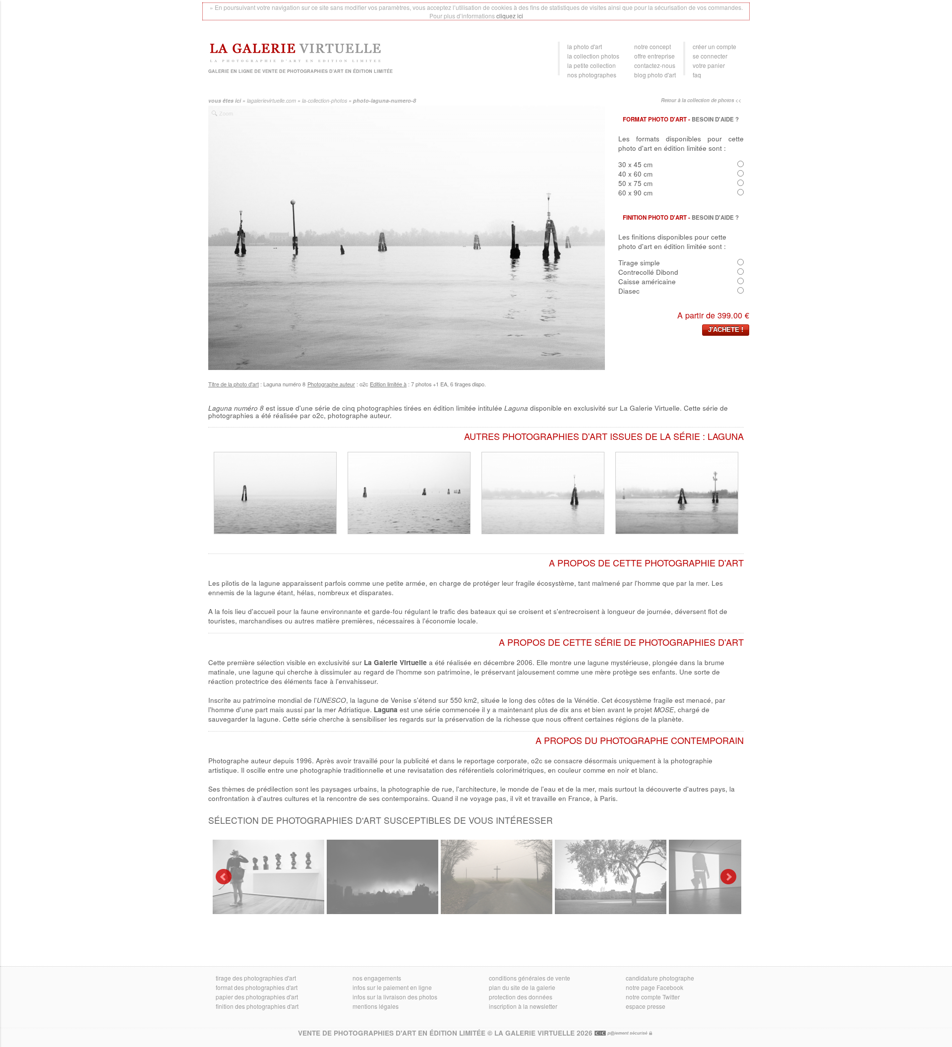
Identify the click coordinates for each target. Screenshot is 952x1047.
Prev (224, 877)
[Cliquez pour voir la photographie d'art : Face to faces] (266, 877)
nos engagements (377, 978)
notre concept (652, 46)
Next (728, 877)
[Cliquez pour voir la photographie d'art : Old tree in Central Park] (608, 877)
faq (697, 74)
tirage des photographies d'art (256, 978)
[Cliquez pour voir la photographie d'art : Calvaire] (494, 877)
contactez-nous (654, 65)
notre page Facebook (654, 987)
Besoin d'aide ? (715, 119)
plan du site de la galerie (522, 987)
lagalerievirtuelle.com (271, 100)
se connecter (710, 56)
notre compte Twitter (653, 996)
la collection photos (593, 56)
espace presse (645, 1006)
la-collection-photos (324, 100)
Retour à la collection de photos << (701, 100)
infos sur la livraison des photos (395, 996)
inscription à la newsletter (523, 1006)
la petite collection (591, 65)
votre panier (709, 65)
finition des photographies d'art (257, 1006)
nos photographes (591, 74)
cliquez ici (509, 15)
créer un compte (714, 46)
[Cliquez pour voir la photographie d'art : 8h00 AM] (380, 877)
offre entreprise (654, 56)
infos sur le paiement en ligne (392, 987)
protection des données (520, 996)
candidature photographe (660, 978)
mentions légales (376, 1006)
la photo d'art (584, 46)
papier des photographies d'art (257, 996)
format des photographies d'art (257, 987)
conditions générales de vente (529, 978)
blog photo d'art (655, 74)
